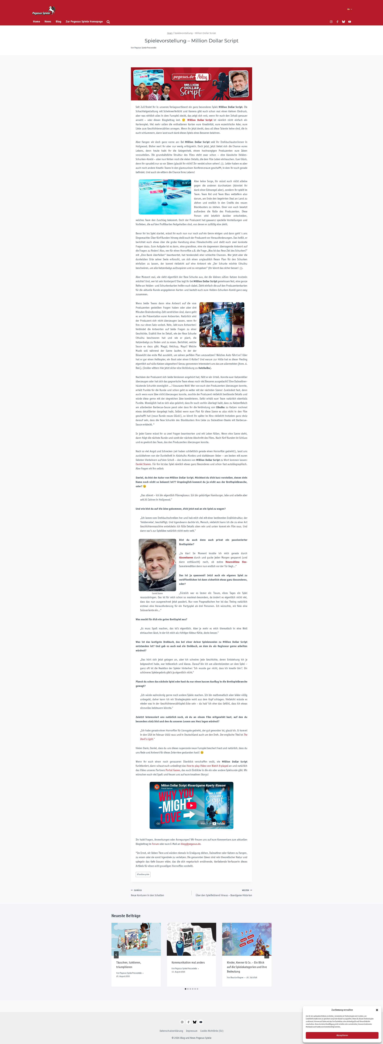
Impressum (191, 1031)
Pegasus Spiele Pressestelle (145, 48)
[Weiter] (266, 954)
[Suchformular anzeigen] (108, 22)
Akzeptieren (342, 1035)
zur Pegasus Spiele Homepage (84, 21)
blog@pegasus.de (190, 844)
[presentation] (136, 939)
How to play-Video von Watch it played (207, 766)
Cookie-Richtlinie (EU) (211, 1031)
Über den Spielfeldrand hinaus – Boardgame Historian (224, 893)
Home (36, 21)
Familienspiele (143, 875)
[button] (377, 1010)
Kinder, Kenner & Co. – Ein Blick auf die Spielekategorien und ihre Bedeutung (247, 967)
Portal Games (173, 770)
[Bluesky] (343, 21)
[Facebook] (337, 21)
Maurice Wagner (237, 978)
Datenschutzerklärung (171, 1031)
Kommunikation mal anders (188, 962)
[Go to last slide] (116, 954)
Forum (155, 844)
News (48, 21)
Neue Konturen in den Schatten (147, 893)
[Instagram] (331, 21)
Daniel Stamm (143, 464)
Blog (58, 21)
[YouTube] (349, 21)
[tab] (185, 989)
